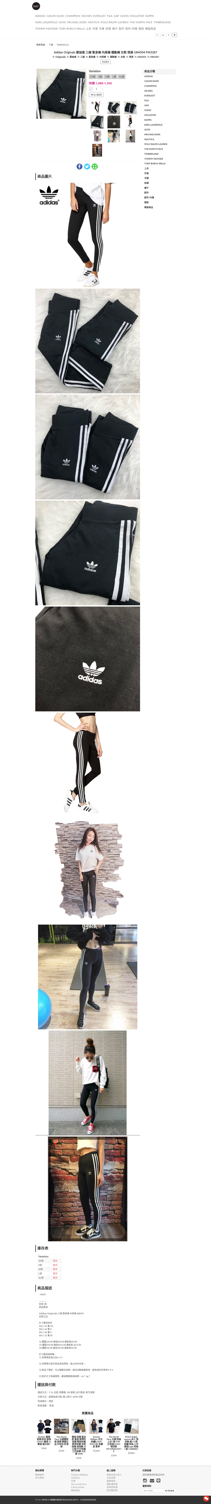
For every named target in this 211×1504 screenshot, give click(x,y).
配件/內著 (131, 28)
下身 (51, 44)
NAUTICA (94, 22)
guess (124, 16)
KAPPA (149, 16)
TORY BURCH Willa (72, 28)
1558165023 (63, 44)
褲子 (115, 28)
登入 (119, 1474)
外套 (95, 28)
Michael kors (76, 22)
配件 (121, 28)
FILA (109, 16)
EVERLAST (99, 16)
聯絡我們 (39, 1474)
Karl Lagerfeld (46, 22)
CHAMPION (72, 16)
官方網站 (39, 1477)
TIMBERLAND (162, 22)
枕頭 (108, 28)
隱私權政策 (112, 1484)
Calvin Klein (55, 16)
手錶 (101, 28)
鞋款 (141, 28)
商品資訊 (105, 62)
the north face (141, 22)
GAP (116, 16)
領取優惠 (170, 1491)
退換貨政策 (112, 1487)
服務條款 (111, 1481)
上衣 (88, 28)
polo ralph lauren (114, 22)
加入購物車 (97, 95)
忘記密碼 (111, 1477)
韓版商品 (150, 28)
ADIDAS (40, 16)
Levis (62, 22)
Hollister (137, 16)
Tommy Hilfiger (46, 28)
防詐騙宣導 (112, 1490)
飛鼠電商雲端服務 (87, 1500)
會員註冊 (111, 1474)
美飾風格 (40, 44)
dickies (86, 16)
